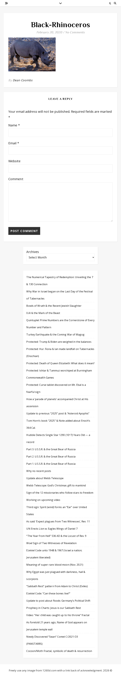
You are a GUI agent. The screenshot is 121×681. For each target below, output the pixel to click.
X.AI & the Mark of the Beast (43, 313)
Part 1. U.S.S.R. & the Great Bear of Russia (50, 463)
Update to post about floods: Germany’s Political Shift (58, 600)
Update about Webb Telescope (44, 478)
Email (13, 143)
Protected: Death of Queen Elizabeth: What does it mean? (60, 363)
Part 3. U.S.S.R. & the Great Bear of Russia (50, 449)
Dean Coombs (23, 80)
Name (14, 125)
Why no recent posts (38, 471)
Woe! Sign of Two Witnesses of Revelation (51, 543)
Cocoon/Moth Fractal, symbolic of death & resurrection (59, 651)
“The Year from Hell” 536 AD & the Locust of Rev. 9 (56, 536)
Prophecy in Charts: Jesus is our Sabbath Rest (53, 608)
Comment (15, 179)
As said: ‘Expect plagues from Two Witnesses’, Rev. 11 (58, 521)
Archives (32, 252)
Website (14, 161)
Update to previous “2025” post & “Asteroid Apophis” (57, 413)
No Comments (75, 32)
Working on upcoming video (43, 500)
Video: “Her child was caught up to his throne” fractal (57, 615)
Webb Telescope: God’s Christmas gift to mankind (56, 485)
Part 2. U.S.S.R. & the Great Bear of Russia (50, 456)
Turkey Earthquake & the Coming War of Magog (55, 334)
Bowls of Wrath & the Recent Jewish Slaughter (53, 305)
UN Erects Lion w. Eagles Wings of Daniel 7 (51, 528)
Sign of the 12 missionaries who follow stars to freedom (59, 492)
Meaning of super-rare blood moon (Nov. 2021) (54, 564)
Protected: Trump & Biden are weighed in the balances (58, 341)
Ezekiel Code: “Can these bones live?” (48, 593)
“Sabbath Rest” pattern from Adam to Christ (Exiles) (57, 586)
